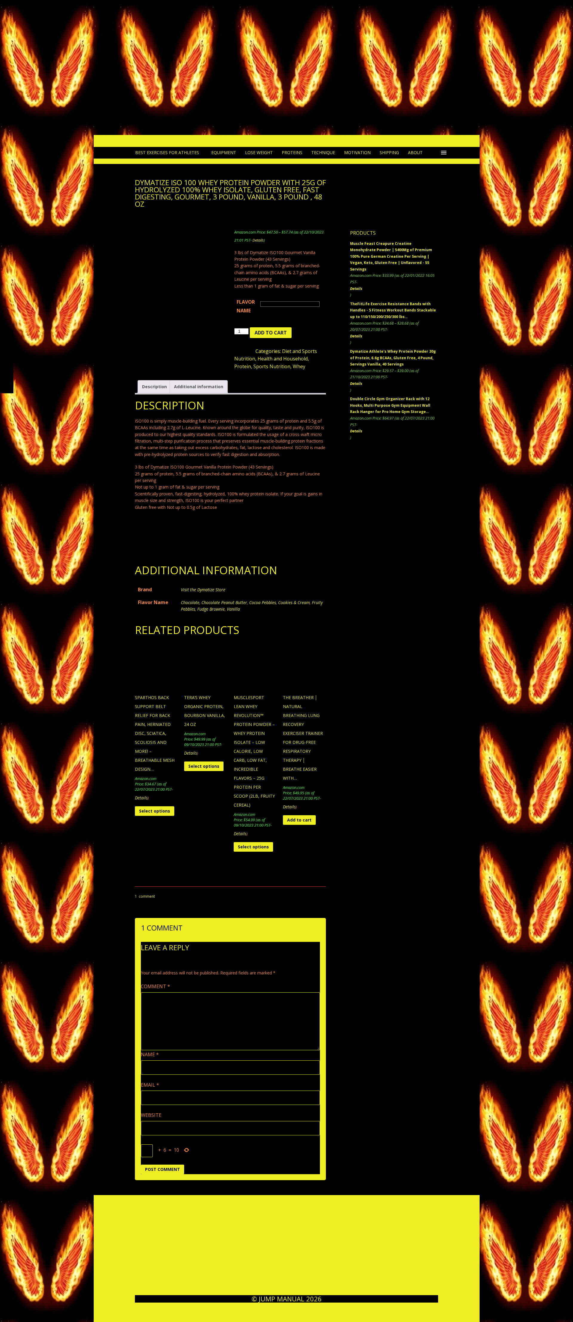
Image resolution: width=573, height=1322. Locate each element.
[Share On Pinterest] (189, 559)
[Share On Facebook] (142, 559)
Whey (299, 366)
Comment (155, 986)
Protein (242, 366)
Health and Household (283, 358)
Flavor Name (246, 306)
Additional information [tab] (198, 386)
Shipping (389, 152)
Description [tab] (154, 386)
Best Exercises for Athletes (167, 152)
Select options (154, 811)
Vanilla (233, 609)
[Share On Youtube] (204, 559)
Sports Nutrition (271, 366)
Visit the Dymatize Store (203, 589)
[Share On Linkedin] (173, 559)
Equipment (223, 152)
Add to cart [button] (299, 820)
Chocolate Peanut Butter (224, 602)
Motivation (357, 152)
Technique (323, 152)
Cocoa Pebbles (262, 602)
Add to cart (271, 332)
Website (151, 1115)
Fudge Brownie (211, 609)
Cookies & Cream (294, 602)
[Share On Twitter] (158, 559)
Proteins (292, 152)
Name (150, 1054)
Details (258, 240)
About (415, 152)
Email (150, 1085)
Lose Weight (259, 152)
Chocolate (190, 602)
